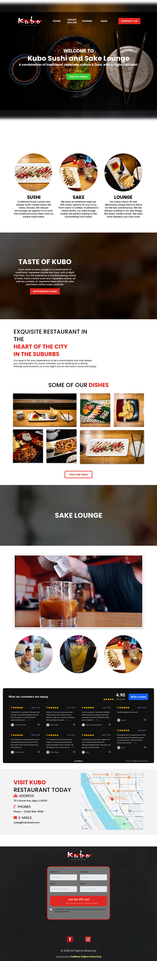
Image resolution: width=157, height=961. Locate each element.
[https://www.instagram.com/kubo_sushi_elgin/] (87, 939)
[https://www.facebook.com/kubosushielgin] (70, 939)
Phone (83, 884)
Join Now (62, 903)
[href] (112, 801)
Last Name (84, 872)
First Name (54, 872)
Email (52, 884)
